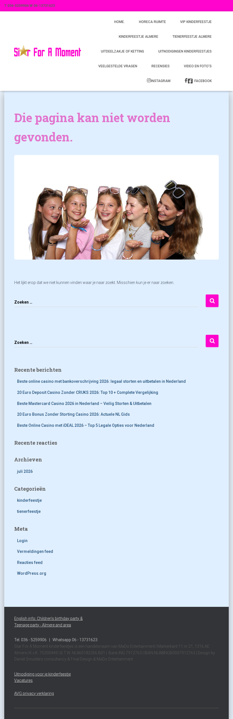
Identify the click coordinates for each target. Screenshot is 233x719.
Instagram (160, 81)
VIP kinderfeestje (196, 22)
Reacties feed (30, 562)
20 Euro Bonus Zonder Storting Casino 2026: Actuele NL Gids (73, 414)
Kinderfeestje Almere (138, 37)
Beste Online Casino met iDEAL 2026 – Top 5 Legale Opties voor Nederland (85, 425)
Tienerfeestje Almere (192, 37)
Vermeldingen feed (35, 551)
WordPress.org (31, 573)
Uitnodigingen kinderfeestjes (185, 51)
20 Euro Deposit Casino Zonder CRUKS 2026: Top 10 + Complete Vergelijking (87, 392)
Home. (119, 22)
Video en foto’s (198, 66)
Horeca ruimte (152, 22)
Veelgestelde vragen (117, 66)
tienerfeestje (29, 511)
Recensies (160, 66)
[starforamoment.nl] (47, 51)
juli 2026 (25, 471)
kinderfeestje (29, 500)
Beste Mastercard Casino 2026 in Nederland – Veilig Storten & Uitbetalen (84, 403)
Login (22, 540)
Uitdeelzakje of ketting (122, 51)
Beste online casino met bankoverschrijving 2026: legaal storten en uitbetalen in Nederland (101, 381)
